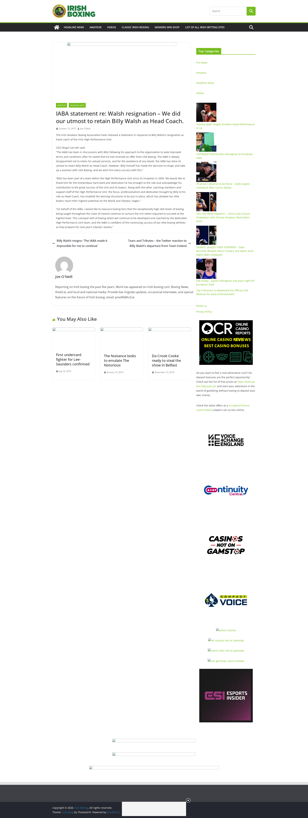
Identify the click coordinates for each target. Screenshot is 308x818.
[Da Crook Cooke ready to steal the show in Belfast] (169, 330)
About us (201, 305)
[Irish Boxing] (56, 27)
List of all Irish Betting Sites (205, 27)
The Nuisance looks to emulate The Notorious (120, 360)
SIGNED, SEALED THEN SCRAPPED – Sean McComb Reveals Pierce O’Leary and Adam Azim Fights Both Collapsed (225, 250)
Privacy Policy (204, 311)
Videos (111, 27)
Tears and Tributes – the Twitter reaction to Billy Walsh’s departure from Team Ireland (157, 243)
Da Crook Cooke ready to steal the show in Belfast (166, 360)
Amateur (95, 27)
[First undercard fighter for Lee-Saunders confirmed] (73, 330)
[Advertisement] (154, 809)
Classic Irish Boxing (135, 27)
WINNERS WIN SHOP (167, 27)
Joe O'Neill (85, 128)
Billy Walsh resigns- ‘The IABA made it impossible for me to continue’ (82, 243)
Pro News (201, 62)
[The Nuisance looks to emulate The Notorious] (121, 330)
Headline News (74, 27)
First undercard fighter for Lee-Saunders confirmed (72, 359)
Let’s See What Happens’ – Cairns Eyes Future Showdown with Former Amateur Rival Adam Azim (223, 217)
